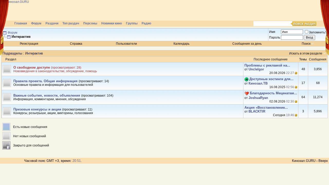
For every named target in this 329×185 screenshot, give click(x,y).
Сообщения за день (247, 43)
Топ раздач (70, 23)
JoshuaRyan (258, 98)
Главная (20, 23)
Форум (36, 23)
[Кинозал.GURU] (52, 10)
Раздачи (51, 23)
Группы (132, 23)
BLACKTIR (257, 111)
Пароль (274, 37)
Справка (76, 43)
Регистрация (29, 43)
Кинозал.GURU (303, 161)
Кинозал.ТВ (258, 83)
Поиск (306, 43)
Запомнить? (318, 32)
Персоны (90, 23)
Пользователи (126, 43)
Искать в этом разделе (305, 53)
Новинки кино (111, 23)
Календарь (181, 43)
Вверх (323, 161)
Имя (272, 32)
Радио (146, 23)
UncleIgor (256, 69)
